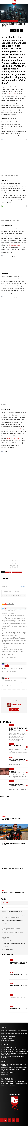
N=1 (10, 747)
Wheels (4, 841)
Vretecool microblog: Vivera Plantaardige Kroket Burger (14, 1051)
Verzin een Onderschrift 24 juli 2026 (18, 985)
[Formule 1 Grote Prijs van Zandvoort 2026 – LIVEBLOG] (14, 832)
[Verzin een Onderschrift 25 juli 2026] (5, 973)
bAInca (10, 730)
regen (20, 572)
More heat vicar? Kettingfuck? (8, 1085)
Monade (7, 608)
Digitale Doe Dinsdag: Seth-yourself (9, 1087)
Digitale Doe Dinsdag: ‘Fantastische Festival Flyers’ (12, 1081)
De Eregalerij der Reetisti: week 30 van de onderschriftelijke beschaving (18, 962)
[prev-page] (2, 1015)
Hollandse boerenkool (13, 438)
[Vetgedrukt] (3, 595)
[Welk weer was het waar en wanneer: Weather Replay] (14, 806)
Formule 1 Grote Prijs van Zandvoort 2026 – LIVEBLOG (13, 843)
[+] (20, 595)
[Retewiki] (17, 1120)
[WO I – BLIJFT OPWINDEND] (4, 746)
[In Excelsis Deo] (4, 771)
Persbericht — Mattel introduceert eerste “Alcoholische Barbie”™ (18, 783)
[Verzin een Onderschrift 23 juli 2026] (5, 996)
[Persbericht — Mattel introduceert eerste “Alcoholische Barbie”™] (4, 783)
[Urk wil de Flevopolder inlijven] (4, 760)
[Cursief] (4, 595)
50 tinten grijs (8, 572)
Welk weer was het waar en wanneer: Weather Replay (11, 818)
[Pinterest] (18, 30)
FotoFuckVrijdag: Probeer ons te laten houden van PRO (14, 1083)
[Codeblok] (15, 595)
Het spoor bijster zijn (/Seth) (8, 1036)
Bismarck (7, 678)
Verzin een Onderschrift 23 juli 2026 (18, 997)
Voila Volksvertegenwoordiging (8, 1072)
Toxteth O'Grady (12, 760)
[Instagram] (12, 709)
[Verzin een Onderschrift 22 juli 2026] (5, 1007)
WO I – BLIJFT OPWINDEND (15, 746)
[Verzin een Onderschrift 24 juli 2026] (5, 984)
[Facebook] (11, 30)
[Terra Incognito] (9, 705)
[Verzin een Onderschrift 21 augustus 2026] (14, 880)
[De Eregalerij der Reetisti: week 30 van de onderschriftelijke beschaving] (5, 962)
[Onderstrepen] (6, 595)
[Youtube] (18, 709)
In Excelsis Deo (13, 771)
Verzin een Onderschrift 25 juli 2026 (18, 974)
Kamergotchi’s (17, 429)
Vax (3, 928)
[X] (14, 30)
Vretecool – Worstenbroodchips (9, 1047)
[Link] (16, 595)
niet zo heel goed (14, 245)
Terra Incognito (16, 705)
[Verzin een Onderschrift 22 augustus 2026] (14, 857)
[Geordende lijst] (10, 595)
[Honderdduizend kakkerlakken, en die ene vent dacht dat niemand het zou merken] (4, 727)
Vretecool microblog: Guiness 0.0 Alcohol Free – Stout (13, 1049)
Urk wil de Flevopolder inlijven (17, 759)
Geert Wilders (12, 93)
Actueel (4, 21)
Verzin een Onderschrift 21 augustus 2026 (13, 892)
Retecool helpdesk (12, 21)
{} (18, 595)
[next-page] (4, 1015)
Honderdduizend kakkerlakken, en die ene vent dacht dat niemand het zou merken (18, 728)
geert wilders (15, 572)
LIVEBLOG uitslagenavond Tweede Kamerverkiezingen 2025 (14, 1067)
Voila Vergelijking (5, 1074)
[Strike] (8, 595)
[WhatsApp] (21, 30)
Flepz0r (4, 935)
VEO (3, 890)
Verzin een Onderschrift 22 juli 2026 (18, 1008)
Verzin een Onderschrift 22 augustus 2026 (13, 868)
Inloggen (24, 586)
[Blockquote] (13, 595)
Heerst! (4, 816)
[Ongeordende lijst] (11, 595)
